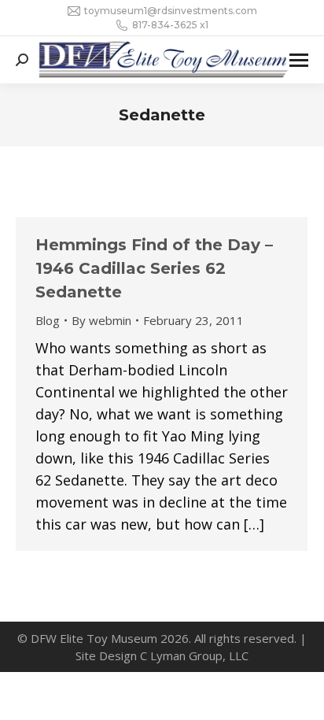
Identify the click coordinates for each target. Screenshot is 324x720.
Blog (47, 320)
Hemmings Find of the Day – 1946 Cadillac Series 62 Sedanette (154, 268)
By (101, 320)
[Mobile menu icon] (298, 60)
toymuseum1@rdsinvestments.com (170, 11)
